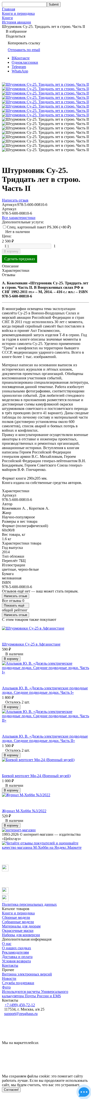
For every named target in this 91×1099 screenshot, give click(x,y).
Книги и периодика (18, 13)
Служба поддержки (18, 983)
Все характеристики (18, 218)
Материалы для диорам (21, 926)
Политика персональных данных (29, 904)
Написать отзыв (15, 596)
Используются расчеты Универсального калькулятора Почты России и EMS (35, 994)
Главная (8, 9)
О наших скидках (16, 948)
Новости (9, 978)
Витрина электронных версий (27, 974)
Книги (7, 18)
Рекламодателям (15, 952)
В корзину (11, 251)
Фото (6, 987)
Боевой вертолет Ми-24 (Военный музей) (36, 776)
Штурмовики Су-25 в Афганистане (31, 644)
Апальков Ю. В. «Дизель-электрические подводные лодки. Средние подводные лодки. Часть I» (45, 690)
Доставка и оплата (17, 957)
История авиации (16, 22)
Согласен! (11, 1089)
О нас (6, 944)
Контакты (10, 965)
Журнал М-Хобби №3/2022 (24, 811)
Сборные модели (16, 917)
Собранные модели (18, 922)
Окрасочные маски (17, 930)
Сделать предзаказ (19, 259)
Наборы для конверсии (21, 935)
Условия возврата (16, 961)
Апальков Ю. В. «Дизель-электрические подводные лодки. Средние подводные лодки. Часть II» (45, 738)
